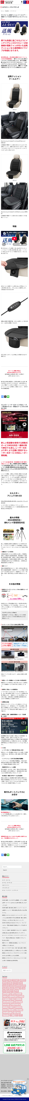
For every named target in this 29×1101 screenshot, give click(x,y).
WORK (4, 991)
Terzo (7, 988)
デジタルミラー (18, 1001)
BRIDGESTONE (15, 980)
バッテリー (5, 1007)
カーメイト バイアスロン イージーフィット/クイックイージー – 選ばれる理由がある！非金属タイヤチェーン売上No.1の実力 (14, 938)
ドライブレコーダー (15, 1004)
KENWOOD (5, 985)
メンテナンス (11, 1009)
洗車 (17, 1015)
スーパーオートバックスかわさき (7, 1)
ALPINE (4, 980)
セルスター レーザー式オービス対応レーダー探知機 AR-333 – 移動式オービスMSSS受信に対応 (14, 406)
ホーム (2, 11)
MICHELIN (11, 985)
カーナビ (5, 996)
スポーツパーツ (5, 885)
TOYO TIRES (18, 988)
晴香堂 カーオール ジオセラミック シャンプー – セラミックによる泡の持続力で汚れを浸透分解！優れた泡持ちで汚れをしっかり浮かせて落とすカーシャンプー (14, 918)
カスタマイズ (19, 993)
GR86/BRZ (15, 983)
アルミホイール (6, 993)
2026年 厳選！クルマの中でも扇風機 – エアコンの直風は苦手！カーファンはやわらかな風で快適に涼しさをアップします (14, 903)
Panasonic (18, 985)
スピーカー (21, 996)
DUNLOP (10, 983)
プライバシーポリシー (8, 1095)
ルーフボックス (16, 1012)
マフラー (5, 1009)
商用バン (12, 1015)
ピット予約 (25, 2)
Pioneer (23, 985)
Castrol (4, 983)
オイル (12, 993)
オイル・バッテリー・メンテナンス (10, 890)
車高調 (20, 1015)
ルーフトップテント (7, 1012)
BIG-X (9, 980)
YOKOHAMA (10, 991)
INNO (21, 983)
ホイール (11, 1007)
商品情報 (7, 11)
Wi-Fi (23, 988)
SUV (4, 988)
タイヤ (12, 999)
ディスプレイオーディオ (8, 1001)
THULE (12, 988)
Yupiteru (16, 991)
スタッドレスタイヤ (12, 996)
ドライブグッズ (5, 887)
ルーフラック (6, 1015)
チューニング (19, 999)
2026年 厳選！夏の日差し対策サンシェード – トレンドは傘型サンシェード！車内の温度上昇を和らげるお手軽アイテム (14, 910)
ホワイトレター (18, 1007)
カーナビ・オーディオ (7, 882)
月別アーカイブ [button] (6, 970)
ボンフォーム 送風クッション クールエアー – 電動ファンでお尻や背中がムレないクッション (14, 16)
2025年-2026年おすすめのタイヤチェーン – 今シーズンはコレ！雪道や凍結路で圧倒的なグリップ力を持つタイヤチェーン (14, 925)
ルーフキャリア (19, 1009)
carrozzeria (23, 980)
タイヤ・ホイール (6, 880)
